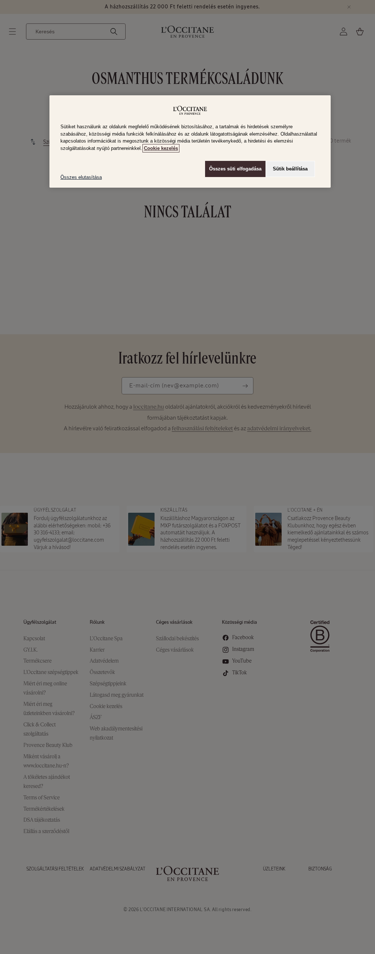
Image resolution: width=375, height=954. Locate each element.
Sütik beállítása (290, 169)
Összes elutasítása (81, 177)
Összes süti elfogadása (235, 169)
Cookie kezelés (161, 148)
